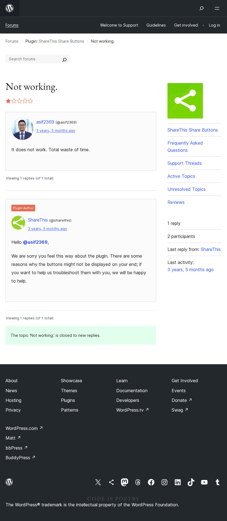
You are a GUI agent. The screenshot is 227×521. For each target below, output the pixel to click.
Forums (12, 25)
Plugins (68, 400)
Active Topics (181, 176)
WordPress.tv (132, 410)
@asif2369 (35, 242)
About (12, 380)
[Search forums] (64, 59)
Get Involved (185, 380)
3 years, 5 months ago (55, 131)
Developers (127, 400)
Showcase (71, 380)
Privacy (13, 410)
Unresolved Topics (186, 189)
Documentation (132, 390)
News (11, 390)
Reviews (176, 202)
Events (179, 390)
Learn (122, 380)
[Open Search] (201, 8)
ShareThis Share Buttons (61, 41)
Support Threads (184, 163)
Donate (182, 400)
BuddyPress (21, 457)
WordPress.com (24, 428)
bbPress (17, 448)
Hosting (13, 400)
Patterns (69, 410)
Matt (13, 438)
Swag (180, 410)
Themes (69, 390)
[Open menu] (218, 8)
